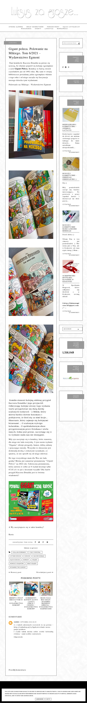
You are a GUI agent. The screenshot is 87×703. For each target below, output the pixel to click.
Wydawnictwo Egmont (18, 567)
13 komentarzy (74, 312)
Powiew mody (53, 27)
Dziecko (27, 556)
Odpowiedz (18, 637)
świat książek (31, 563)
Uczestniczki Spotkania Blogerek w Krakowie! (68, 278)
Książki (34, 560)
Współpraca (62, 28)
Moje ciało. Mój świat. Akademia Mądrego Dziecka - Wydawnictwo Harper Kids (46, 603)
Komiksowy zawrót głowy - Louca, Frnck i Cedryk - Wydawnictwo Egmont (31, 603)
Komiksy (26, 560)
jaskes (16, 622)
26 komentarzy (74, 152)
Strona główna (16, 27)
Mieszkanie (26, 28)
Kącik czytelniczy (71, 27)
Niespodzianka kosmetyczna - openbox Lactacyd (69, 127)
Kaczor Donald (39, 556)
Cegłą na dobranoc (19, 552)
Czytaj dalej (66, 151)
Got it (48, 699)
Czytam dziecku (15, 556)
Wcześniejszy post (44, 572)
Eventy (38, 28)
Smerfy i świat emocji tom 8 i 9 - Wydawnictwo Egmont (16, 601)
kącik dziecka (15, 560)
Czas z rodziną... (35, 552)
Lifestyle (49, 28)
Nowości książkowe (17, 563)
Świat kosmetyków (35, 27)
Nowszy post (15, 572)
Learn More (39, 699)
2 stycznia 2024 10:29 (28, 622)
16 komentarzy (74, 205)
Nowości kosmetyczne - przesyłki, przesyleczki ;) (69, 176)
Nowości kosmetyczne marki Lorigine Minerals (69, 228)
